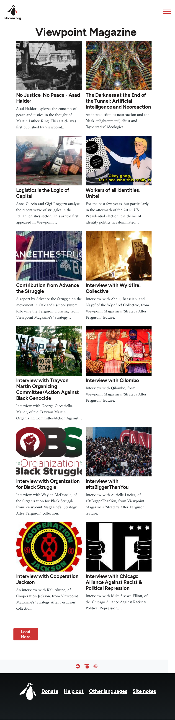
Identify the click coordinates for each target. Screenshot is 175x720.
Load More (26, 634)
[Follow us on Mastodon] (95, 666)
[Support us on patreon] (86, 666)
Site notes (144, 691)
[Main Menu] (165, 12)
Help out (74, 691)
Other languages (108, 691)
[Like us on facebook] (77, 666)
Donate (49, 691)
